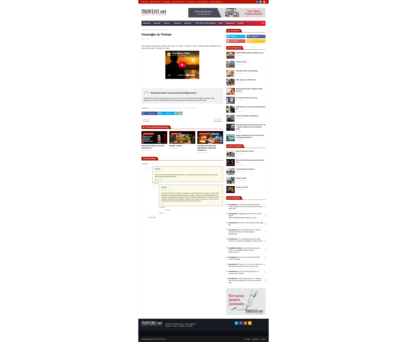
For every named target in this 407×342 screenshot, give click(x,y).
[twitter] (260, 1)
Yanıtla (157, 179)
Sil (161, 179)
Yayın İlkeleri (166, 2)
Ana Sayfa (144, 30)
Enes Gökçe (152, 108)
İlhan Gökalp (161, 108)
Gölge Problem (241, 178)
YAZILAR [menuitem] (166, 23)
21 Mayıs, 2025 (167, 190)
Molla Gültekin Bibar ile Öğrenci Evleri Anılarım (249, 90)
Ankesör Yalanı (241, 62)
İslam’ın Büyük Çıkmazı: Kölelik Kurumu (249, 53)
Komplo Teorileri (175, 146)
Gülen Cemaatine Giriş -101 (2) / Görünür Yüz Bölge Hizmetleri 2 (250, 136)
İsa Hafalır (169, 108)
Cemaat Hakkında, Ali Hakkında (247, 116)
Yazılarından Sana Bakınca (245, 169)
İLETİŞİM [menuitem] (240, 23)
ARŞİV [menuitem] (220, 23)
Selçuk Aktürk (187, 108)
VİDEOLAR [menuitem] (187, 23)
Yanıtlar (156, 183)
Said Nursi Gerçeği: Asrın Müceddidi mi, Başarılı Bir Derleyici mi (206, 148)
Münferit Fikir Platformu (159, 339)
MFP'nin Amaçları (155, 2)
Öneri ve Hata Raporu (216, 2)
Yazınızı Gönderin (202, 2)
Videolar (150, 30)
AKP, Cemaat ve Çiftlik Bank (245, 80)
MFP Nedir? (144, 2)
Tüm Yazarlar (191, 2)
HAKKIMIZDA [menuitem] (230, 23)
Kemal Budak (178, 108)
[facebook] (256, 1)
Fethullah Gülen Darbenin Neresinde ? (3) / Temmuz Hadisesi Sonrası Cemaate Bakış (250, 127)
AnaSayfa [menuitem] (146, 23)
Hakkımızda (255, 339)
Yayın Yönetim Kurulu (178, 2)
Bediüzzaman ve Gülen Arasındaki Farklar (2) (251, 108)
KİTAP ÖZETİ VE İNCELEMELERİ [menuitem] (205, 23)
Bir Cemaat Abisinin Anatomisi (247, 98)
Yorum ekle (152, 217)
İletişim (263, 339)
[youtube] (264, 1)
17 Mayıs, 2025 (160, 171)
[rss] (256, 41)
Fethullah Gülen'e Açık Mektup (247, 71)
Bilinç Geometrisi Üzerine (245, 151)
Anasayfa (247, 339)
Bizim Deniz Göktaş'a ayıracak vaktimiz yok (152, 147)
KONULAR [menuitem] (157, 23)
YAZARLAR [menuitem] (177, 23)
